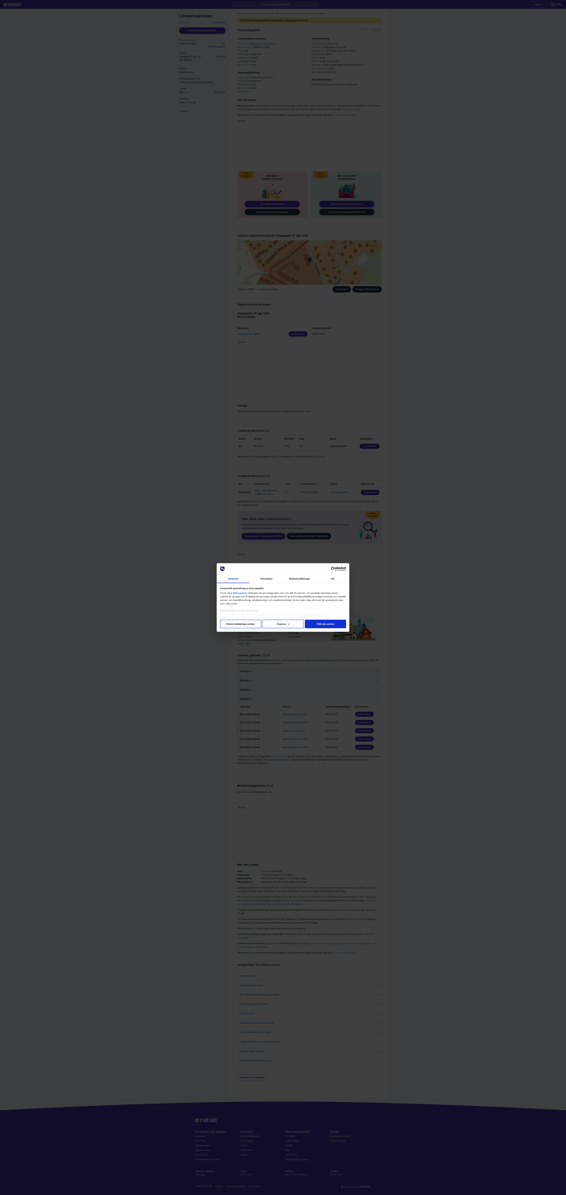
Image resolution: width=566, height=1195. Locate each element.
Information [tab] (266, 578)
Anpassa (281, 624)
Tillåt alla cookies (325, 624)
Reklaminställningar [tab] (299, 578)
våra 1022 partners (237, 593)
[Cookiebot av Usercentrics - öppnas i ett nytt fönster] (333, 569)
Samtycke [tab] (233, 578)
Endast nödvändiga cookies (240, 624)
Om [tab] (333, 578)
